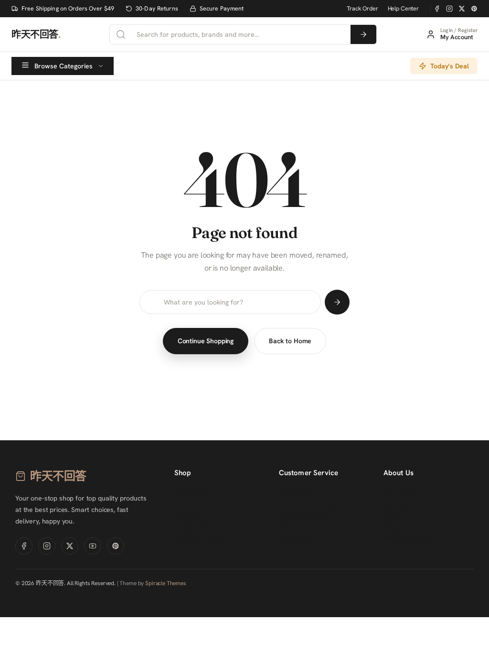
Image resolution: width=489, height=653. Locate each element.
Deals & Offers (196, 527)
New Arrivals (194, 504)
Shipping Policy (302, 516)
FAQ (286, 527)
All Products (193, 493)
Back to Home (290, 341)
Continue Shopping (206, 341)
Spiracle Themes (165, 583)
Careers (396, 504)
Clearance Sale (198, 539)
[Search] (363, 34)
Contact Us (296, 539)
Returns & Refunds (307, 504)
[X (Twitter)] (461, 8)
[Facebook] (437, 8)
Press (391, 527)
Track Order (362, 8)
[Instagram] (449, 8)
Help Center (403, 8)
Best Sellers (192, 516)
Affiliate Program (409, 539)
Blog (390, 516)
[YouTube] (92, 546)
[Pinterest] (474, 8)
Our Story (398, 493)
